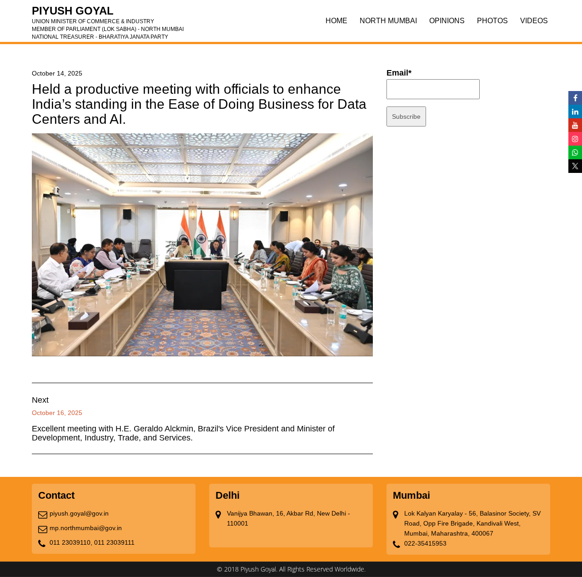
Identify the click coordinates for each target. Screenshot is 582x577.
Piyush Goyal (108, 14)
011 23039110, (71, 542)
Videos (534, 21)
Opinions (447, 21)
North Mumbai (388, 21)
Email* (398, 72)
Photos (492, 21)
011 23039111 (114, 542)
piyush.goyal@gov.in (79, 513)
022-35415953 (425, 543)
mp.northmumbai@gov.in (86, 527)
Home (336, 21)
